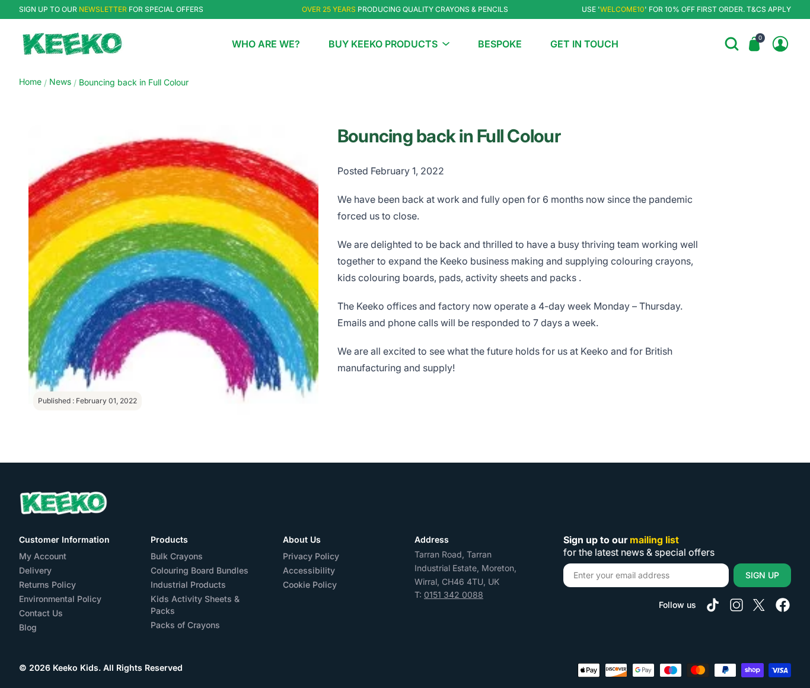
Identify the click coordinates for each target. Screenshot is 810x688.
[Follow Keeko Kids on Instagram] (736, 605)
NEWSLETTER (103, 9)
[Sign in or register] (780, 44)
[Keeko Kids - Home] (72, 44)
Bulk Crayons (177, 556)
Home (30, 82)
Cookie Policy (310, 584)
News (60, 82)
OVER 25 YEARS (329, 9)
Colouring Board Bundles (199, 570)
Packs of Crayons (185, 625)
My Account (42, 556)
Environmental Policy (60, 599)
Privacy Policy (311, 556)
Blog (28, 627)
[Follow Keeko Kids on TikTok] (713, 605)
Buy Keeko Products (383, 44)
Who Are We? (266, 44)
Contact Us (41, 613)
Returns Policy (47, 584)
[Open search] (732, 44)
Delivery (35, 570)
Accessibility (309, 570)
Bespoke (500, 44)
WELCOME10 (622, 9)
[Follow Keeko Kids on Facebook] (782, 605)
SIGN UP (762, 575)
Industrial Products (188, 584)
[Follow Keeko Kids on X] (759, 605)
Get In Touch (584, 44)
